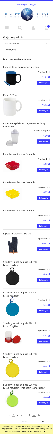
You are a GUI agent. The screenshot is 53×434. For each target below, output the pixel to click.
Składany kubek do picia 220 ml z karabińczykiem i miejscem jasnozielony (24, 386)
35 (39, 415)
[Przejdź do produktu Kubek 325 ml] (12, 106)
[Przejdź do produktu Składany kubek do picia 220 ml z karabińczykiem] (12, 276)
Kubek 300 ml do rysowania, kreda (21, 66)
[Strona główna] (26, 14)
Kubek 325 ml (10, 95)
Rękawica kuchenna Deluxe (17, 233)
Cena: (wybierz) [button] (10, 50)
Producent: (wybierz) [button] (12, 43)
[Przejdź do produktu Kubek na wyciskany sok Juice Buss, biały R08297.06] (12, 137)
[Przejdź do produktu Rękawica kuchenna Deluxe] (12, 245)
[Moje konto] (33, 28)
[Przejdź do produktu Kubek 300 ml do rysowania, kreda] (12, 78)
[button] (6, 28)
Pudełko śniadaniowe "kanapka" (19, 153)
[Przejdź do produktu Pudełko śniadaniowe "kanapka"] (12, 165)
